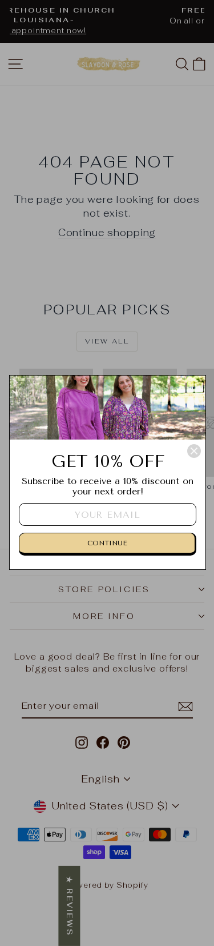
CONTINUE (107, 543)
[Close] (194, 451)
